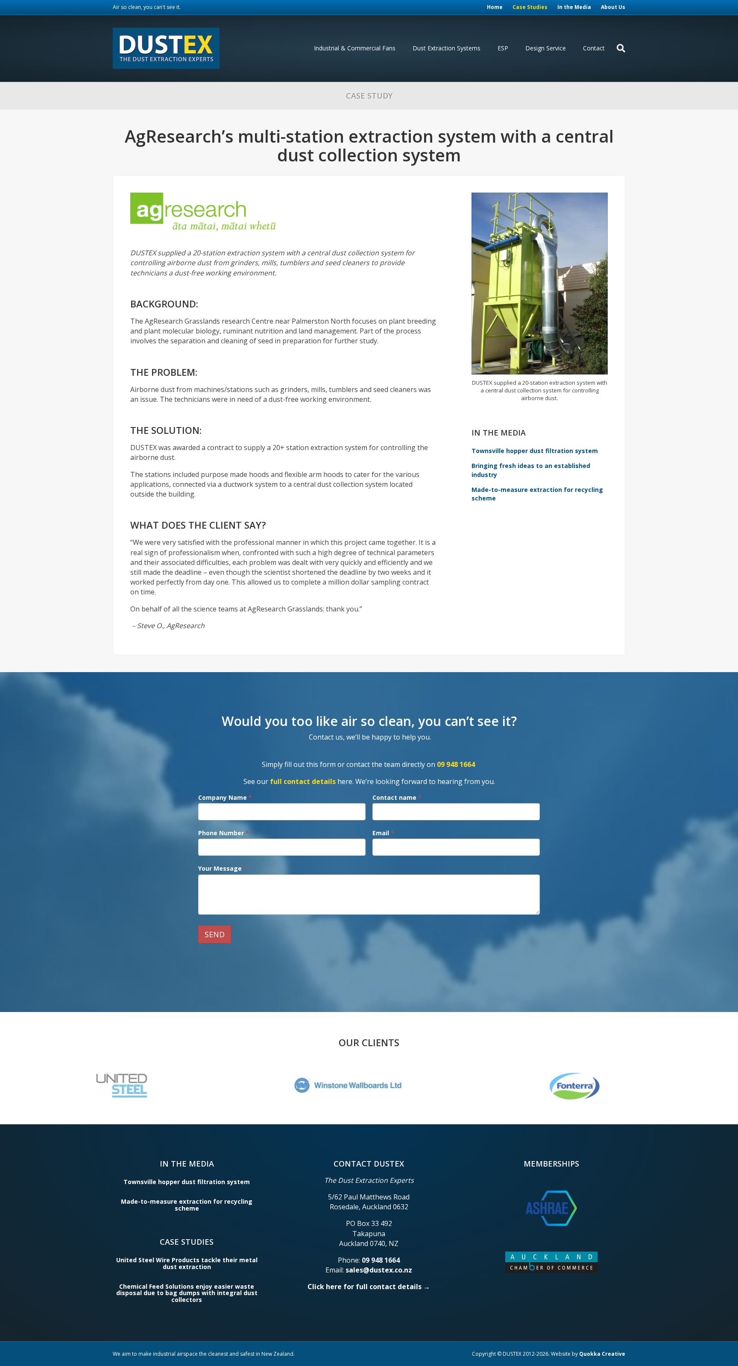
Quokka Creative (602, 1353)
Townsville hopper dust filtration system (535, 451)
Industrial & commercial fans (354, 48)
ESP (503, 48)
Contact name (397, 797)
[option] (144, 1085)
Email (383, 833)
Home (495, 7)
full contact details (303, 781)
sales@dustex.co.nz (379, 1270)
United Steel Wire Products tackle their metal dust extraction (187, 1263)
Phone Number (223, 833)
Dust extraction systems (446, 48)
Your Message (222, 868)
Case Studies (530, 7)
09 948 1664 (456, 764)
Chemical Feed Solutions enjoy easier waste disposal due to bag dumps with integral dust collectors (187, 1293)
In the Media (574, 7)
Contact (594, 48)
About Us (613, 7)
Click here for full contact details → (369, 1286)
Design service (545, 48)
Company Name (225, 797)
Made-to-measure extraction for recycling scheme (186, 1204)
